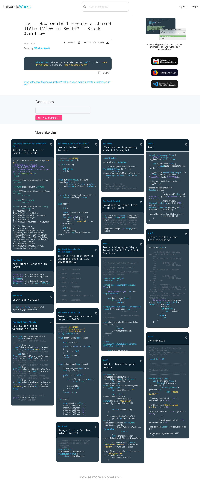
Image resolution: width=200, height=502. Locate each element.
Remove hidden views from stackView (163, 239)
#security (84, 143)
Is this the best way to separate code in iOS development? (76, 258)
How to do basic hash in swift (73, 149)
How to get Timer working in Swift (25, 327)
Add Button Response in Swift (29, 265)
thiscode (17, 6)
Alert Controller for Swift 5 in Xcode (28, 152)
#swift (47, 48)
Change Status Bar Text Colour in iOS (75, 432)
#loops (77, 312)
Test (151, 147)
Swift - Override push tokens (119, 366)
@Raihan (38, 48)
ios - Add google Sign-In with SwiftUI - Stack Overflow (121, 250)
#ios (14, 143)
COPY (103, 73)
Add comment (49, 117)
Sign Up (183, 6)
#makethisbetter (65, 252)
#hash (77, 143)
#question (72, 249)
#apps (15, 146)
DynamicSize (156, 340)
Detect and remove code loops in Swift (75, 318)
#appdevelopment (38, 143)
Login (195, 6)
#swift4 (116, 201)
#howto (26, 143)
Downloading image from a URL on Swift (120, 207)
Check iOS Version (25, 299)
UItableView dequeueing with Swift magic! (120, 149)
